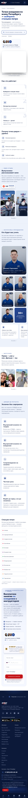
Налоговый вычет (19, 732)
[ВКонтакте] (14, 713)
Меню (3, 797)
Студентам (4, 732)
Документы (4, 760)
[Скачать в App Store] (6, 720)
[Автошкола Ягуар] (4, 2)
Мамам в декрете (6, 737)
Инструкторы (5, 741)
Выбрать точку (5, 744)
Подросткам (4, 734)
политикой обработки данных (10, 787)
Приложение (5, 755)
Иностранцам (5, 739)
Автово (10, 36)
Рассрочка (17, 730)
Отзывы (3, 758)
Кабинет (24, 797)
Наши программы (6, 730)
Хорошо (5, 790)
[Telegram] (6, 713)
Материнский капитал (20, 727)
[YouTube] (18, 713)
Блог (3, 762)
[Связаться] (24, 2)
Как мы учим (5, 727)
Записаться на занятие (14, 676)
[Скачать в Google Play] (15, 720)
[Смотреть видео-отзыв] (8, 203)
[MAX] (10, 713)
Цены (14, 797)
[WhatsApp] (3, 713)
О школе (4, 751)
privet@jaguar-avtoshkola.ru (9, 775)
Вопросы (4, 765)
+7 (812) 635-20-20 (11, 772)
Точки (9, 797)
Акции (3, 753)
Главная (3, 8)
